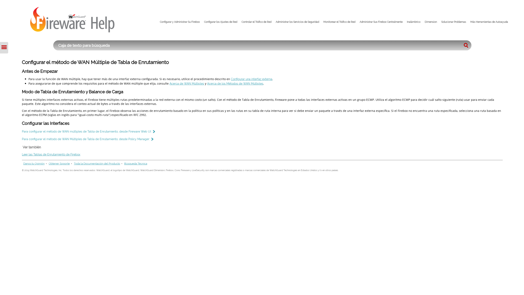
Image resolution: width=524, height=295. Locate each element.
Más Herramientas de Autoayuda (489, 21)
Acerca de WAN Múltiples (186, 83)
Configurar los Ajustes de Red (220, 21)
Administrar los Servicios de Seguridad (297, 21)
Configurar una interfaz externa (251, 79)
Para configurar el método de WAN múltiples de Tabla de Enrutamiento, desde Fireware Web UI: (86, 131)
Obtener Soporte (59, 163)
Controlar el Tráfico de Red (256, 21)
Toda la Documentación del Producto (97, 163)
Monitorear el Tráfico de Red (339, 21)
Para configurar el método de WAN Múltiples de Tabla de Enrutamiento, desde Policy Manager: (86, 139)
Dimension (431, 21)
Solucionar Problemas (453, 21)
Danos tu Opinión (34, 163)
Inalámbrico (413, 21)
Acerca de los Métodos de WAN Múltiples (235, 83)
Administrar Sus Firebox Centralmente (381, 21)
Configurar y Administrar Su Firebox (180, 21)
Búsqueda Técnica (135, 163)
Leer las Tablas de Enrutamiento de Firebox (51, 154)
